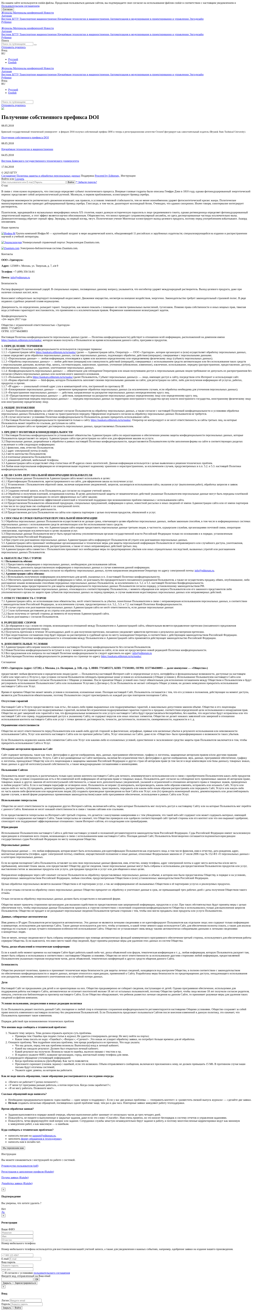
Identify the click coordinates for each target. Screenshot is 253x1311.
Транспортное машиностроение (38, 18)
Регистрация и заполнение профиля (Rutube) (27, 1171)
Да (2, 1212)
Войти (71, 182)
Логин (5, 1300)
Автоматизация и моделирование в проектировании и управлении (149, 18)
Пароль (5, 1304)
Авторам (6, 15)
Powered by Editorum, (107, 175)
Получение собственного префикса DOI (25, 137)
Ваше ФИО (8, 1229)
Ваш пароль (8, 1262)
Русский (13, 59)
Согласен (8, 9)
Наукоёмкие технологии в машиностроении (83, 18)
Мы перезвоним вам (13, 1148)
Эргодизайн (196, 18)
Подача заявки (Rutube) (15, 1177)
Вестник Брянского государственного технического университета (40, 160)
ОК (36, 1279)
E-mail (5, 1258)
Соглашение (8, 175)
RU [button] (3, 53)
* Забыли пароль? (86, 182)
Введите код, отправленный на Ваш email (25, 1275)
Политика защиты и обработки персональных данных (48, 175)
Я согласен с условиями (19, 1272)
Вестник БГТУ (10, 18)
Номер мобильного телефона (18, 1243)
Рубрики (6, 21)
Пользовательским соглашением (20, 5)
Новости (49, 12)
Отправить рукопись (13, 47)
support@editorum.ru (44, 1135)
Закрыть (7, 1283)
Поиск (5, 40)
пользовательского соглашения (52, 1272)
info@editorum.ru (20, 277)
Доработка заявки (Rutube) (17, 1183)
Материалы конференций (28, 12)
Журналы (7, 12)
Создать (19, 178)
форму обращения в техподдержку (41, 1138)
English (12, 62)
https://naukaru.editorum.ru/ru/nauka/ (21, 340)
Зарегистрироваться (25, 1283)
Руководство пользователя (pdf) (19, 1165)
